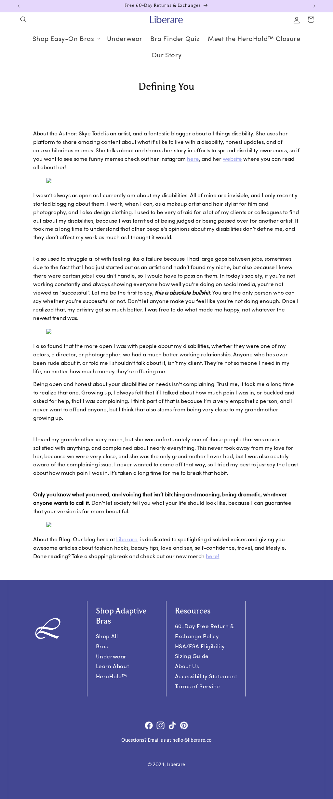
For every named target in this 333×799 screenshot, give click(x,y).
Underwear (111, 656)
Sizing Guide (192, 656)
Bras (102, 646)
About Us (187, 666)
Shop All (107, 636)
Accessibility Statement (206, 676)
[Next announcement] (314, 6)
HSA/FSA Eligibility (200, 646)
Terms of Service (197, 686)
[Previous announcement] (18, 6)
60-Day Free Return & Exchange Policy (204, 631)
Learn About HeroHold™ (112, 671)
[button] (23, 19)
